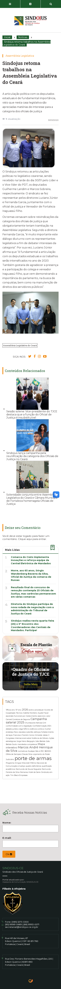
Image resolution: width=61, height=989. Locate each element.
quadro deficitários (33, 766)
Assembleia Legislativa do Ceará (20, 345)
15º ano (18, 710)
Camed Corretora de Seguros (18, 719)
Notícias (22, 37)
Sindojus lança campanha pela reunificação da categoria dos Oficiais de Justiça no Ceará (32, 456)
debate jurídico (12, 729)
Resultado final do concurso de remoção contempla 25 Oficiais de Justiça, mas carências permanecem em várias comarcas (33, 592)
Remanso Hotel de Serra (30, 772)
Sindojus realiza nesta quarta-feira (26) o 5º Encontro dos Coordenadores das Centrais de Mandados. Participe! (32, 625)
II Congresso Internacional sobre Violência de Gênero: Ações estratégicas (30, 738)
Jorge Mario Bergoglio (26, 741)
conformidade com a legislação (19, 726)
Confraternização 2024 (42, 726)
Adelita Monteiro (30, 713)
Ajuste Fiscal (43, 713)
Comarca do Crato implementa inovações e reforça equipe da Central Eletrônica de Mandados (31, 560)
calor (48, 716)
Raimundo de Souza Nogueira (28, 769)
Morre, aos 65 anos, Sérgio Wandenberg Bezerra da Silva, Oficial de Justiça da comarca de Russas (31, 575)
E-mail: (6, 837)
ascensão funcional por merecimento (21, 716)
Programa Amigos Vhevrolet (18, 763)
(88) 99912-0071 (31, 924)
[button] (10, 4)
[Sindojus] (30, 20)
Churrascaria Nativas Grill (35, 723)
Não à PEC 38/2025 (43, 751)
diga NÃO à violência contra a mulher (35, 729)
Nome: (6, 822)
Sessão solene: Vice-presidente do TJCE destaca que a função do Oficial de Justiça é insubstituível (31, 414)
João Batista (40, 741)
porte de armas (33, 758)
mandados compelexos (27, 744)
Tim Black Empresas (18, 775)
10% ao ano (10, 710)
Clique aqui (25, 539)
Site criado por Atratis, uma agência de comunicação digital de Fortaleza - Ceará (31, 981)
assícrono (42, 716)
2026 (25, 709)
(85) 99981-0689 (13, 924)
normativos (22, 751)
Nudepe (31, 751)
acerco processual (36, 710)
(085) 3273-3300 (20, 921)
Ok (8, 854)
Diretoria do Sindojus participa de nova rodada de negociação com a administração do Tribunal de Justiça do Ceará (32, 609)
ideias (45, 735)
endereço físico (12, 732)
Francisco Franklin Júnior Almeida (27, 735)
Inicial (7, 37)
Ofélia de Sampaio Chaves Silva (19, 754)
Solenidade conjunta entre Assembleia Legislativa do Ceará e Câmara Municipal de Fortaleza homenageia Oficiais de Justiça (32, 499)
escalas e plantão (26, 732)
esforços (37, 732)
